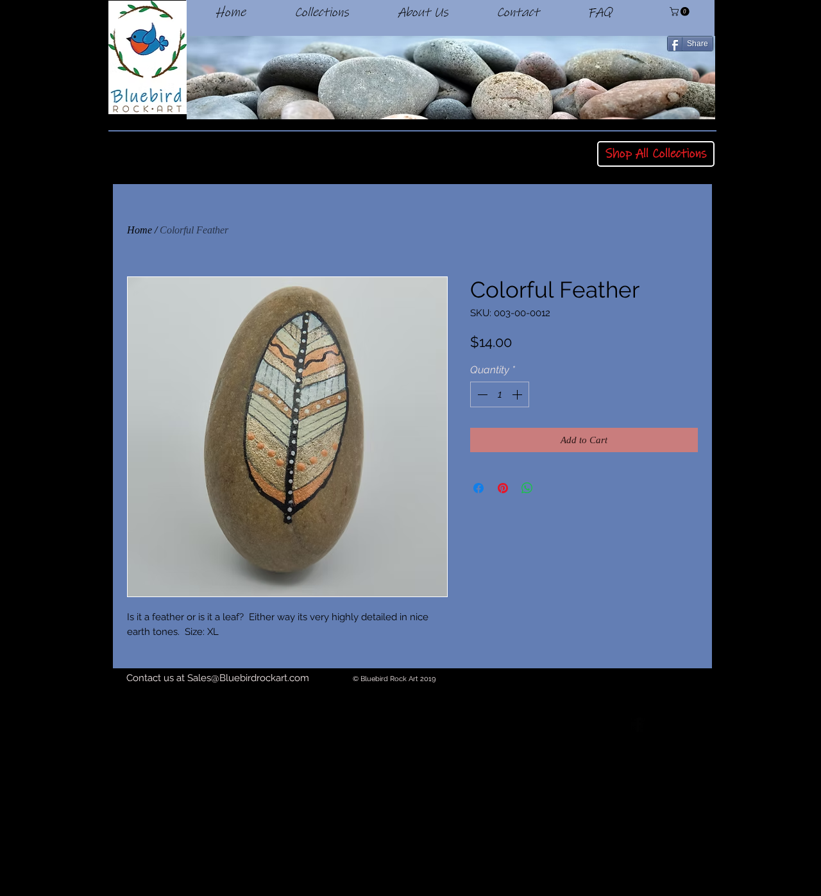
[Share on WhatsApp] (527, 488)
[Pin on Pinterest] (503, 488)
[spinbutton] (499, 394)
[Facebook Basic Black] (638, 725)
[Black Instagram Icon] (708, 725)
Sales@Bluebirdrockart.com (248, 678)
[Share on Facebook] (478, 488)
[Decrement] (481, 394)
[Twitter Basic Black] (673, 725)
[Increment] (518, 394)
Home (139, 229)
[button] (680, 11)
